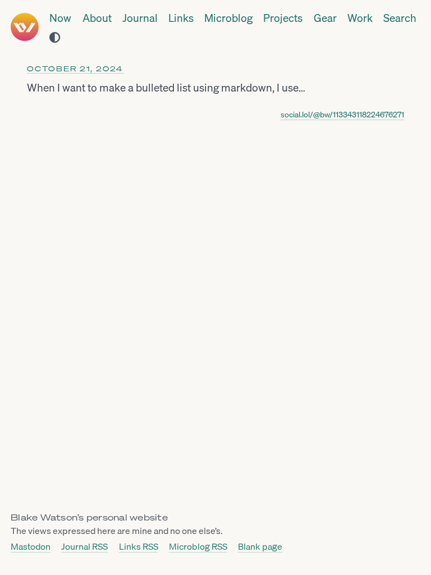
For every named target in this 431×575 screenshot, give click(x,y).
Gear (325, 18)
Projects (282, 18)
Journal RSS (84, 547)
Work (360, 18)
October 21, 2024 (75, 69)
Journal (140, 18)
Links (181, 18)
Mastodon (31, 547)
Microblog (228, 18)
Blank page (260, 547)
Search (399, 18)
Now (60, 18)
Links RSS (138, 547)
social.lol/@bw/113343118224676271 (342, 114)
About (97, 18)
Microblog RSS (198, 547)
